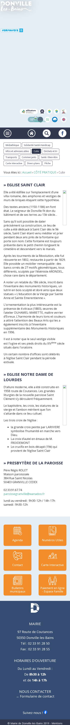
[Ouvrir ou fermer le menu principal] (7, 133)
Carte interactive (14, 163)
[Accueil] (16, 6)
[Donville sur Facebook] (62, 133)
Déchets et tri (50, 151)
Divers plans (33, 163)
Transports (11, 157)
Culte (36, 151)
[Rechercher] (47, 133)
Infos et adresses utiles (17, 151)
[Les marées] (47, 119)
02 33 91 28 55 (38, 649)
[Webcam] (42, 111)
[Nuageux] (40, 119)
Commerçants (29, 157)
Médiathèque (12, 145)
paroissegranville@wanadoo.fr (24, 494)
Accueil (26, 172)
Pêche (48, 163)
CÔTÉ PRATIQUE (45, 172)
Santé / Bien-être (49, 157)
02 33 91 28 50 (38, 643)
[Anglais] (63, 119)
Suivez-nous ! (33, 713)
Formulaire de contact (37, 696)
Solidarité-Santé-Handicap (37, 145)
